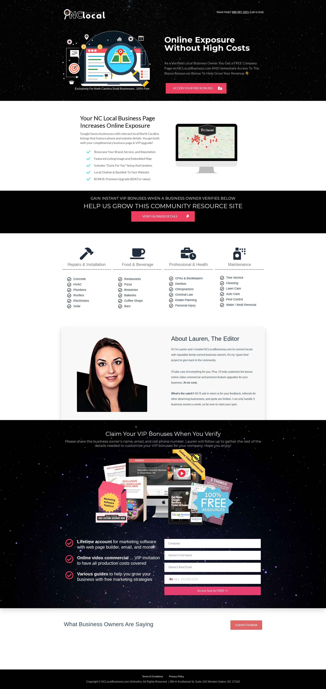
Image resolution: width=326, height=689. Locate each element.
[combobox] (174, 579)
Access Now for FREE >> (212, 590)
